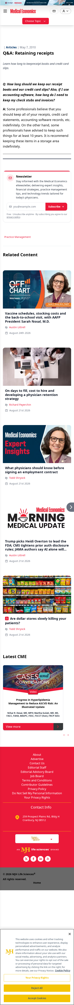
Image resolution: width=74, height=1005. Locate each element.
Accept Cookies (37, 998)
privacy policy (13, 217)
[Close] (70, 934)
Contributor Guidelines (37, 785)
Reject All (37, 988)
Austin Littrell (17, 327)
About (37, 755)
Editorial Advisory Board (37, 772)
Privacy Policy (37, 789)
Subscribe (54, 206)
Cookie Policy (62, 970)
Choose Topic (33, 21)
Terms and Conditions (37, 780)
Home (37, 882)
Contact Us (37, 763)
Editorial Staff (37, 767)
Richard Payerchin (20, 404)
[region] (37, 967)
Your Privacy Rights (37, 797)
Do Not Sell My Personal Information (37, 793)
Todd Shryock (17, 477)
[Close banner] (69, 4)
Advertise (37, 759)
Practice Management (17, 237)
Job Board (37, 776)
